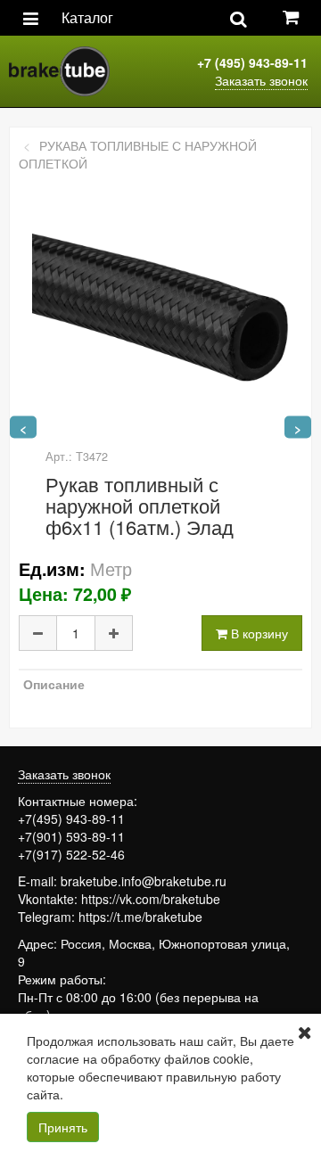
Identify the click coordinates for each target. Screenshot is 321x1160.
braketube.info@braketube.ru (143, 881)
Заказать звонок (261, 80)
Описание (54, 684)
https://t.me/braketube (140, 917)
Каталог (87, 17)
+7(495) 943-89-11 (71, 818)
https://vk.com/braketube (150, 899)
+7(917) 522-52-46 (71, 854)
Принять (62, 1127)
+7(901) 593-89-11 (71, 836)
